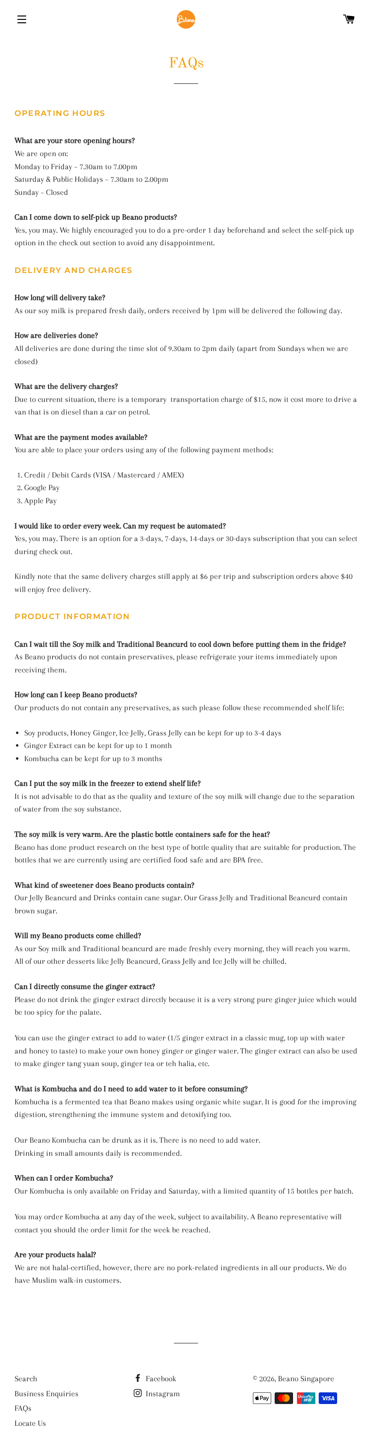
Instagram (162, 1393)
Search (26, 1378)
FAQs (23, 1408)
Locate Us (30, 1423)
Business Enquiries (46, 1393)
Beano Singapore (306, 1378)
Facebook (160, 1378)
